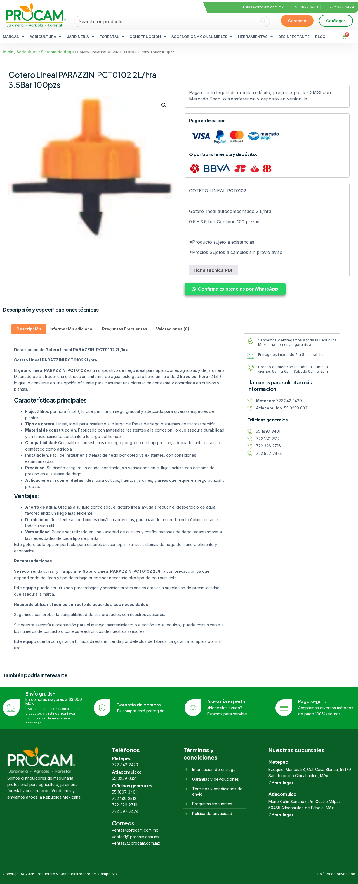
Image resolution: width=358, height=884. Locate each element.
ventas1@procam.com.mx (135, 836)
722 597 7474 (125, 811)
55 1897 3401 (124, 792)
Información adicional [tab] (71, 329)
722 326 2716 (124, 804)
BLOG (320, 36)
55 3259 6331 (124, 778)
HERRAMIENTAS (253, 36)
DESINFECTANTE (294, 36)
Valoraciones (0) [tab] (172, 329)
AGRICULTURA (43, 36)
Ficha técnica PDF (214, 270)
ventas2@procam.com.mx (136, 843)
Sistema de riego (57, 51)
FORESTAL (109, 36)
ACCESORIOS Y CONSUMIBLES (199, 36)
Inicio (8, 51)
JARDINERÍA (78, 36)
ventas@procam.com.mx (135, 830)
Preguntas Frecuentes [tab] (124, 329)
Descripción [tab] (29, 329)
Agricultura (27, 51)
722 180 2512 (124, 798)
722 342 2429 (125, 764)
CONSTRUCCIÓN (145, 36)
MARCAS (11, 36)
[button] (164, 105)
